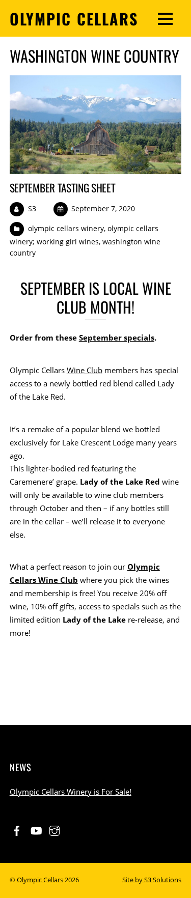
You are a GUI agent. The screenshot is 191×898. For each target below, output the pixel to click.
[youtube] (36, 829)
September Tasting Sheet (63, 187)
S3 (32, 208)
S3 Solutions (162, 879)
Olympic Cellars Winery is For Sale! (70, 792)
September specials (116, 337)
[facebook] (17, 829)
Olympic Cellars (40, 879)
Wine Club (84, 370)
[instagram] (54, 829)
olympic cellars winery (66, 228)
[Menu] (165, 18)
